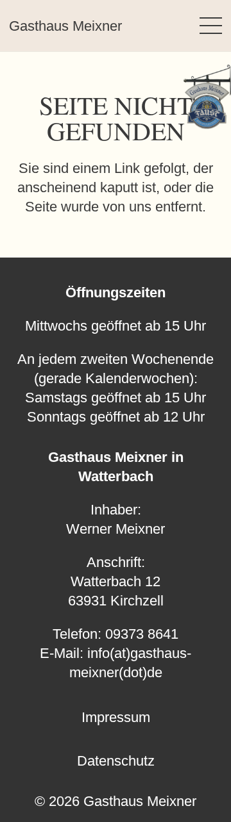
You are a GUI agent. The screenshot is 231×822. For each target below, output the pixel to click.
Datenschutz (116, 761)
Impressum (115, 717)
